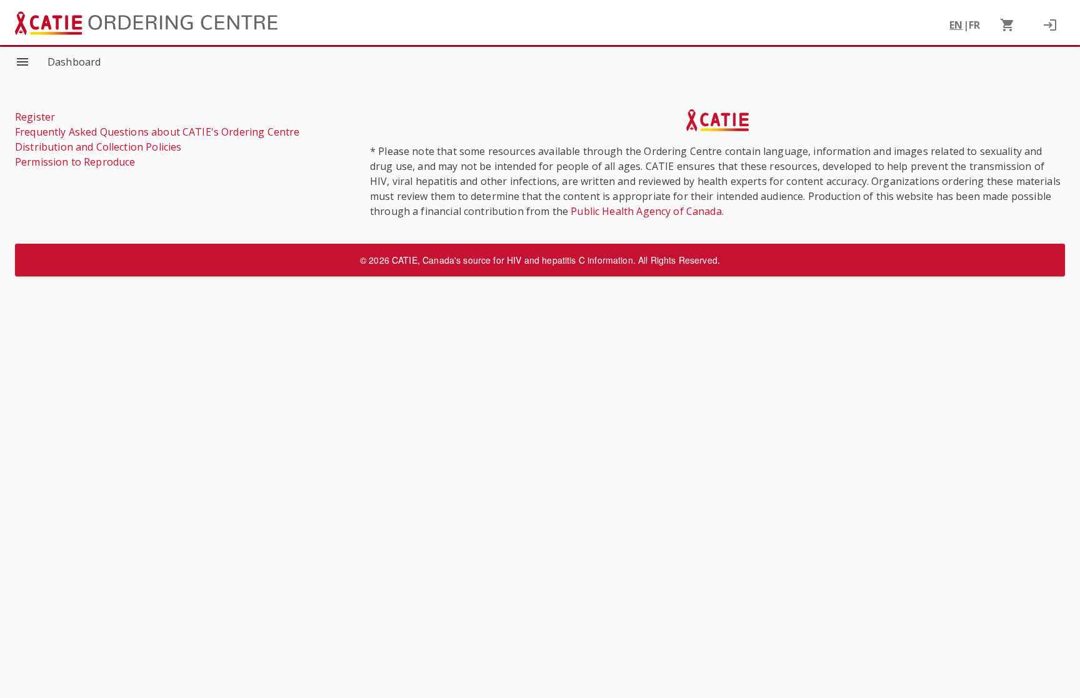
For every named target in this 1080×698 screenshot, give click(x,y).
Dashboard (74, 62)
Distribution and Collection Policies (98, 147)
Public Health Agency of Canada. (647, 211)
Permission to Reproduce (75, 162)
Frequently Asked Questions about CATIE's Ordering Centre (157, 132)
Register (35, 117)
